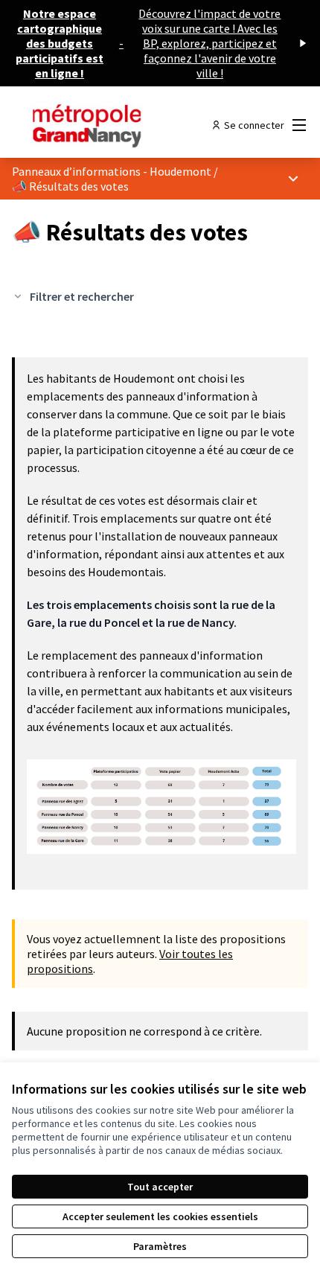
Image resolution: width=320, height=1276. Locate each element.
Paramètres (160, 1246)
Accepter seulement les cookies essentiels (160, 1216)
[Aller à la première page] (121, 125)
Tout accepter (160, 1186)
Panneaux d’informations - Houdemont (111, 171)
